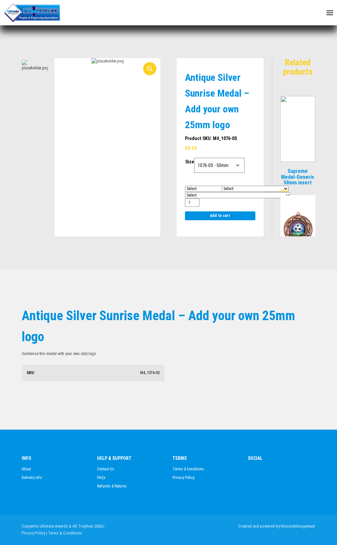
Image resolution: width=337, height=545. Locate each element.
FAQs (101, 477)
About (26, 469)
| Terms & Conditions (64, 533)
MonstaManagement (298, 526)
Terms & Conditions (188, 469)
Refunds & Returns (112, 486)
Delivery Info (32, 477)
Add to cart (220, 215)
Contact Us (105, 469)
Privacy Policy (183, 477)
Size (189, 161)
